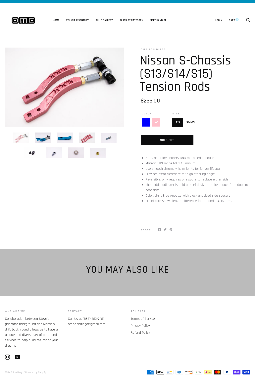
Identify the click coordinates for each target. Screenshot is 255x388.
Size (176, 113)
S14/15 (190, 122)
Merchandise (158, 20)
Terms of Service (143, 318)
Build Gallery (104, 20)
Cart (233, 20)
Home (56, 20)
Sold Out (167, 140)
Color (147, 113)
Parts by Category (131, 20)
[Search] (248, 20)
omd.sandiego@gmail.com (86, 324)
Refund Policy (140, 332)
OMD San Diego (153, 49)
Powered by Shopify (35, 372)
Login (218, 20)
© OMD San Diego (14, 372)
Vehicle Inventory (77, 20)
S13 (178, 122)
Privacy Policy (140, 325)
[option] (64, 87)
